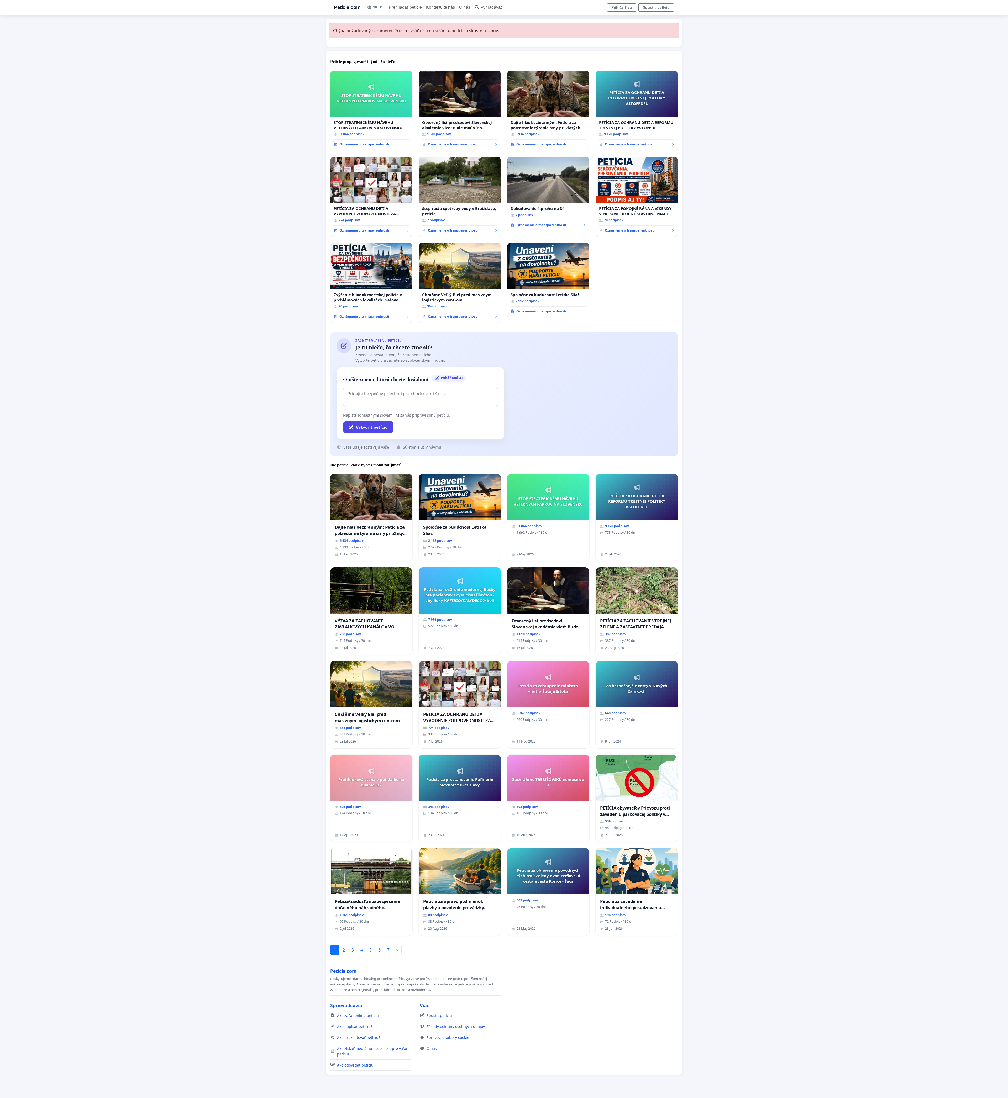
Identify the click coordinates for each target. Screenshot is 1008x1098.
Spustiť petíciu (656, 7)
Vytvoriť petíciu (372, 427)
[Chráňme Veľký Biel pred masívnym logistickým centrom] (460, 283)
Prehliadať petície (405, 7)
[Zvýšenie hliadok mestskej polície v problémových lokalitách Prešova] (371, 283)
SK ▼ (377, 7)
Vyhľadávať (491, 7)
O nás (464, 7)
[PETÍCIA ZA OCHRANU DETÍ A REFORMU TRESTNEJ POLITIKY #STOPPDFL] (637, 110)
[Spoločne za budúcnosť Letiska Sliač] (548, 280)
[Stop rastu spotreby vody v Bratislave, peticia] (460, 197)
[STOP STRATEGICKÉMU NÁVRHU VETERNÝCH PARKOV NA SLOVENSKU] (371, 110)
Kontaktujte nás (440, 7)
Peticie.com (347, 7)
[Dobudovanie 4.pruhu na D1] (548, 194)
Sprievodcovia (346, 1005)
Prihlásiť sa (621, 7)
